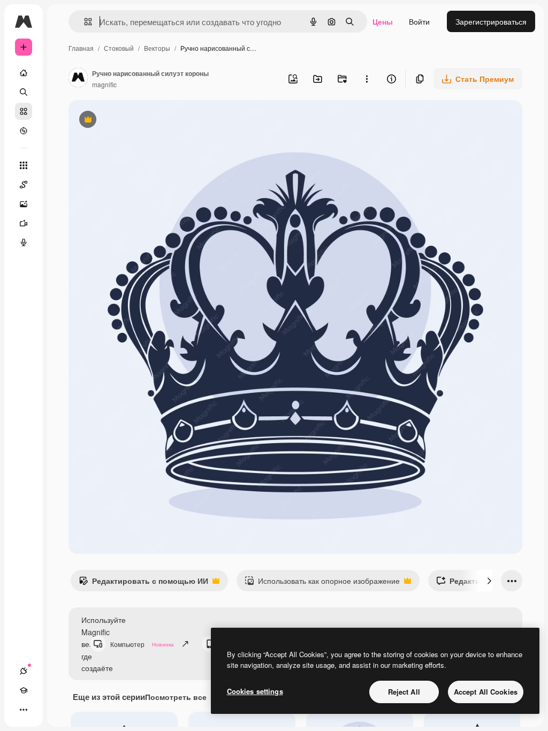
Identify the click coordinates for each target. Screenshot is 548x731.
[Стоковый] (23, 111)
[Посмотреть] (23, 130)
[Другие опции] (366, 78)
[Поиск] (23, 92)
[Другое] (23, 709)
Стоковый (119, 47)
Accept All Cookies (485, 692)
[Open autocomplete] (83, 22)
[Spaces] (23, 184)
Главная (81, 47)
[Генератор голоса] (23, 242)
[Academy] (23, 690)
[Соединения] (23, 671)
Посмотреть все (176, 696)
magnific (104, 84)
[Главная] (23, 72)
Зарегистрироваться (491, 21)
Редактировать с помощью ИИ (143, 583)
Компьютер (142, 644)
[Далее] (489, 580)
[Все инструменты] (23, 165)
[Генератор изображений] (23, 203)
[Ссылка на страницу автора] (78, 78)
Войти (419, 21)
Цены (382, 21)
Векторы (157, 47)
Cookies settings (255, 691)
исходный (140, 120)
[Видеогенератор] (23, 223)
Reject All (404, 692)
